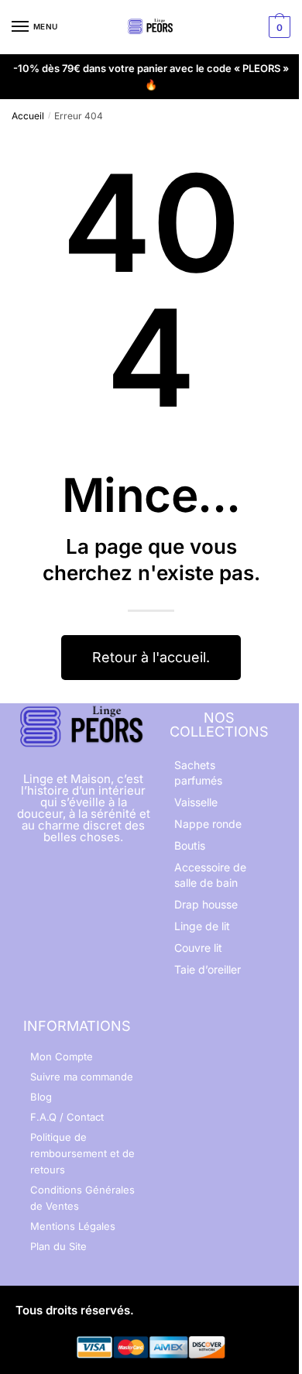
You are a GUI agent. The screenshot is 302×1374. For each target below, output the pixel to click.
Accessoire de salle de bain (210, 874)
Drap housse (206, 904)
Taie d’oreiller (207, 969)
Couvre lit (198, 947)
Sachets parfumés (198, 772)
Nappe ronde (208, 823)
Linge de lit (202, 926)
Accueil (28, 116)
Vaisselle (196, 802)
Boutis (189, 845)
